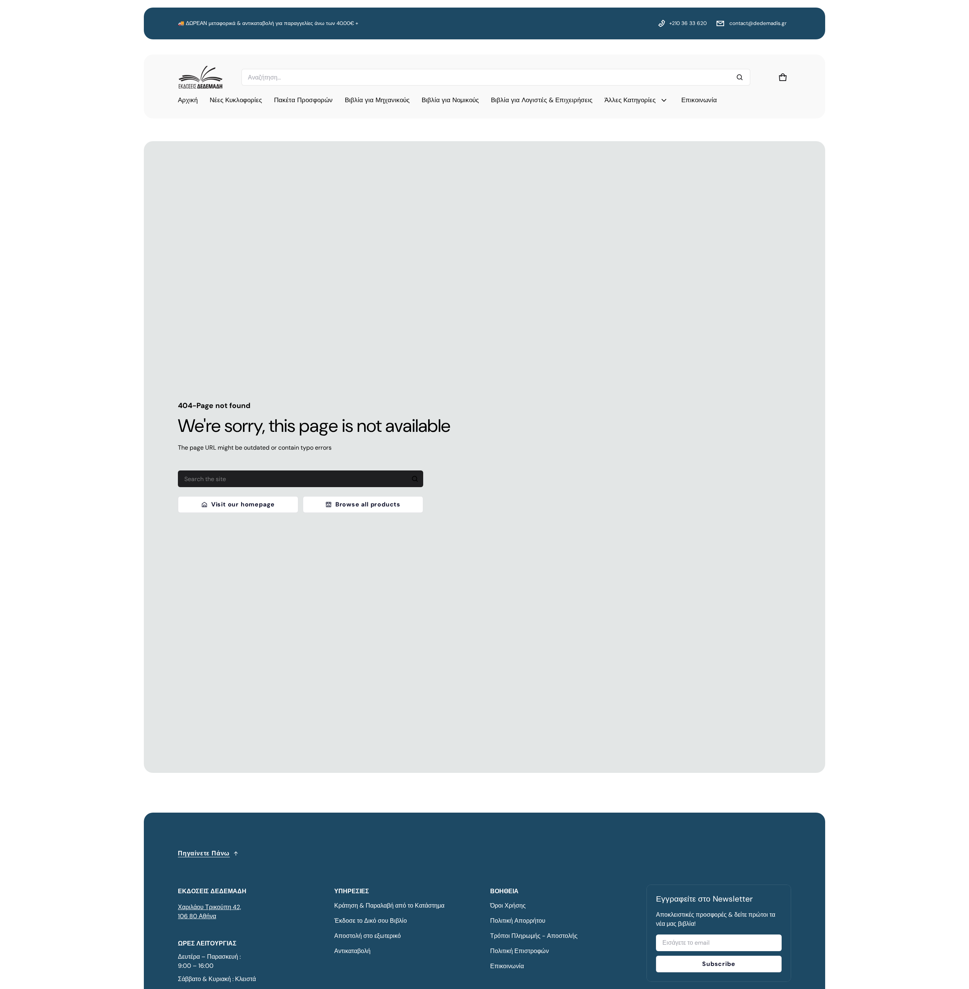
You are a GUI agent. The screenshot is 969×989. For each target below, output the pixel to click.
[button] (782, 77)
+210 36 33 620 (688, 23)
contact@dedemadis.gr (757, 23)
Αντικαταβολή (352, 951)
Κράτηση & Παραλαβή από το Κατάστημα (389, 906)
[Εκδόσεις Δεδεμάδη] (200, 77)
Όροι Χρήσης (508, 906)
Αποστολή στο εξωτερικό (367, 936)
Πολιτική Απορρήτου (517, 921)
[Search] (415, 478)
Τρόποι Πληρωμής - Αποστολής (534, 936)
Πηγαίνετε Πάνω (204, 853)
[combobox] (495, 77)
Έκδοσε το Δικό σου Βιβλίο (370, 921)
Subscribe (718, 964)
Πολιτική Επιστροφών (519, 951)
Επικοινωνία (507, 966)
